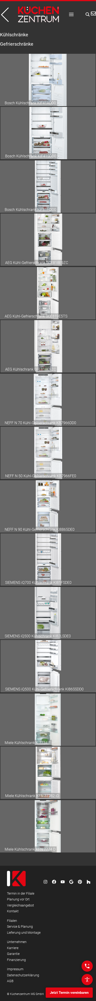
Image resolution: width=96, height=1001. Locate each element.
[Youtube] (63, 882)
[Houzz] (88, 882)
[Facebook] (54, 882)
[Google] (71, 882)
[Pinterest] (80, 882)
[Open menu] (71, 14)
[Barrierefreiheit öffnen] (87, 979)
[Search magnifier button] (86, 14)
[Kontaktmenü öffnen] (87, 966)
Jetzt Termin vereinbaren (69, 993)
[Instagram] (45, 882)
